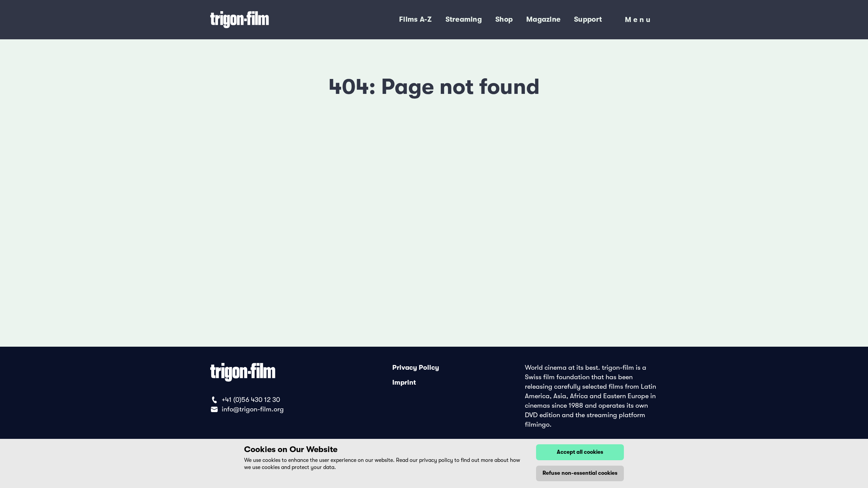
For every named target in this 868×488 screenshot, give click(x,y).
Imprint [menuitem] (404, 382)
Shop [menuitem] (504, 19)
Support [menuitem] (588, 19)
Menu (638, 21)
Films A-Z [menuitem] (415, 19)
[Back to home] (267, 19)
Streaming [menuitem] (464, 19)
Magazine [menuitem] (543, 19)
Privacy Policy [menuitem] (415, 367)
